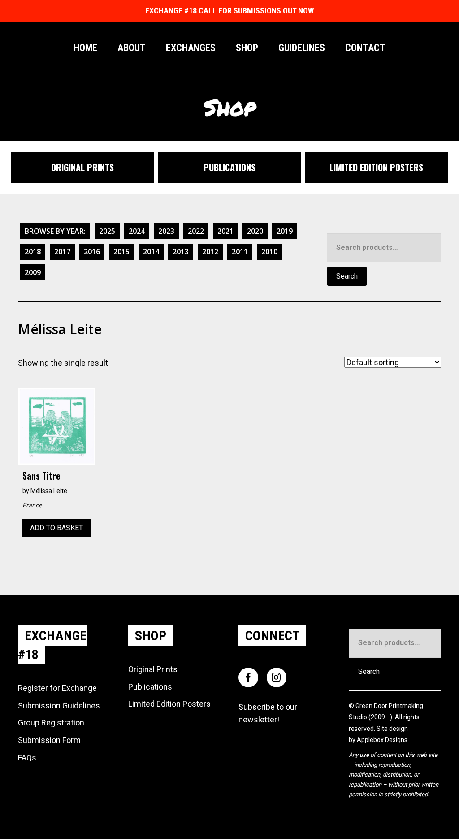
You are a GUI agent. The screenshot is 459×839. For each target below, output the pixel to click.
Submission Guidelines (59, 705)
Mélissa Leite (48, 490)
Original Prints (153, 669)
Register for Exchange (57, 688)
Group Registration (51, 722)
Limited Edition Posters (169, 703)
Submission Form (49, 740)
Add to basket (56, 528)
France (32, 505)
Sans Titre (41, 475)
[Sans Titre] (56, 425)
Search (347, 276)
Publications (150, 686)
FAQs (27, 757)
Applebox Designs (382, 739)
